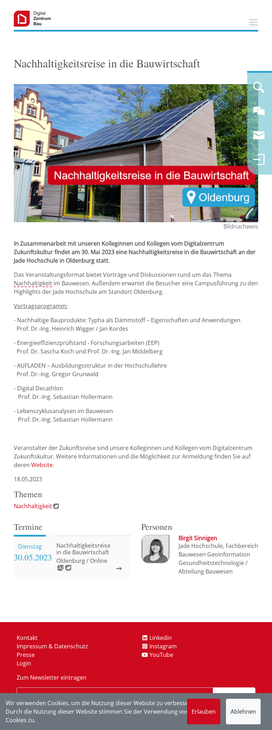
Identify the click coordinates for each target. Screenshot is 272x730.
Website (42, 465)
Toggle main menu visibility (253, 22)
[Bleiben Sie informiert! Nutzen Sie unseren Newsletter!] (259, 138)
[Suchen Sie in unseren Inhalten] (259, 90)
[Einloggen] (259, 162)
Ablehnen (243, 711)
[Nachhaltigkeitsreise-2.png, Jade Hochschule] (136, 153)
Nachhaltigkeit (33, 283)
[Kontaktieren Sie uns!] (259, 114)
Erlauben (204, 711)
